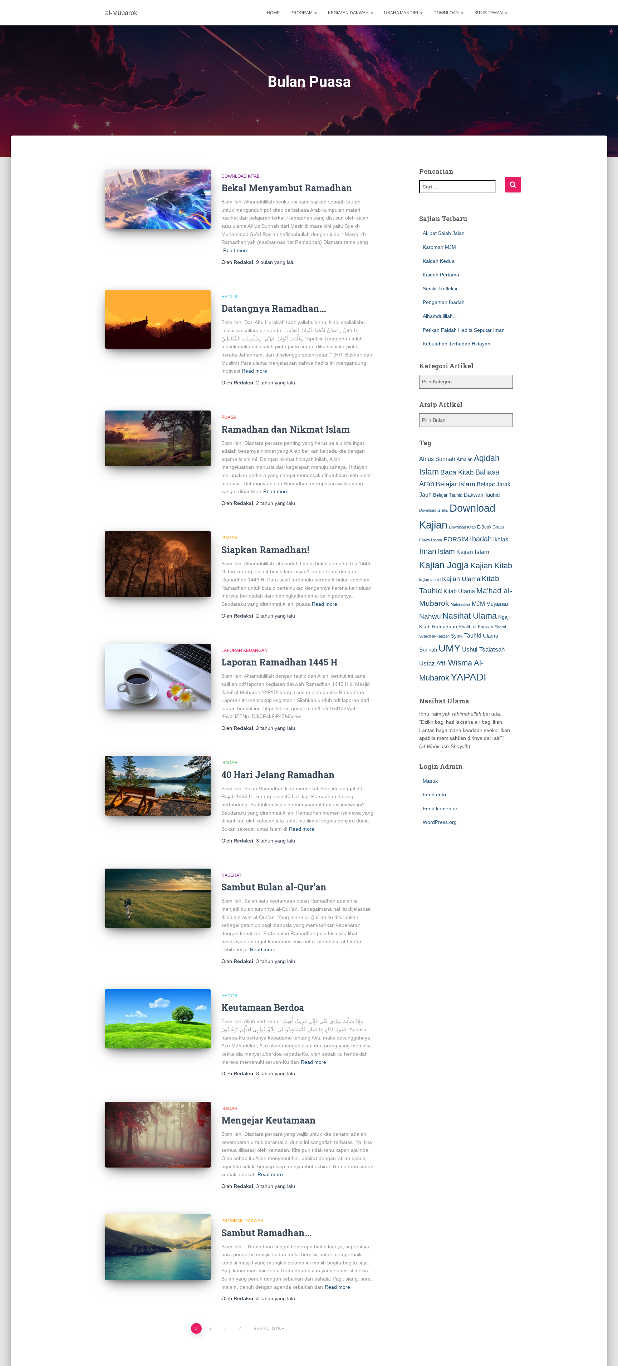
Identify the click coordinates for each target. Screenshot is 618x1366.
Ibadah (229, 537)
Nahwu (430, 616)
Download (446, 12)
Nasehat (231, 875)
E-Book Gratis (490, 527)
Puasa (228, 417)
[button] (315, 12)
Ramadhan (444, 626)
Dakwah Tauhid (482, 495)
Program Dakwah (242, 1220)
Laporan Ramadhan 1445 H (279, 662)
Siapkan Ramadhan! (265, 550)
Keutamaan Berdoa (262, 1007)
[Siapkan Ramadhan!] (158, 564)
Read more (236, 250)
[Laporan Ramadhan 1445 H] (158, 676)
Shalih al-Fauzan (475, 626)
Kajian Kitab (491, 565)
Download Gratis (433, 510)
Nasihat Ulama (469, 615)
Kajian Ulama (461, 579)
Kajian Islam (472, 551)
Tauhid (472, 635)
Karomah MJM (439, 247)
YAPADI (468, 677)
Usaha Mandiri (401, 12)
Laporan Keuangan (244, 650)
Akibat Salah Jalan (444, 233)
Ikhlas (500, 539)
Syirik (457, 636)
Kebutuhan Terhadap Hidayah (456, 344)
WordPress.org (440, 822)
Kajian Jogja (444, 565)
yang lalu (275, 262)
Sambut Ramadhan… (266, 1233)
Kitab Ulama (459, 591)
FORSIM (456, 539)
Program (302, 12)
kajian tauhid (430, 580)
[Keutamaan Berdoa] (158, 1018)
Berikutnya (267, 1328)
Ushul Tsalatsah (483, 649)
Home (273, 12)
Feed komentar (440, 808)
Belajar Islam (455, 484)
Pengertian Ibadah (444, 302)
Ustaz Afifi (433, 663)
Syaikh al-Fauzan (434, 636)
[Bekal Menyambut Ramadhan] (158, 199)
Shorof (500, 627)
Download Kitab (240, 176)
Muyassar (497, 604)
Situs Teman (489, 12)
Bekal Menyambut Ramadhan (286, 188)
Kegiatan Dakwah (349, 12)
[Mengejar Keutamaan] (158, 1135)
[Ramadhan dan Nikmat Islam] (158, 438)
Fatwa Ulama (430, 540)
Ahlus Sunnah (437, 459)
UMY (449, 648)
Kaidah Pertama (441, 274)
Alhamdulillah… (440, 316)
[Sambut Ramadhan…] (158, 1247)
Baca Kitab (457, 472)
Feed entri (434, 794)
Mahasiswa (460, 604)
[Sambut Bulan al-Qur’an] (158, 898)
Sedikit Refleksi (440, 288)
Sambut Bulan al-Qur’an (274, 887)
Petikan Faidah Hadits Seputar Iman (464, 330)
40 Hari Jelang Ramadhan (278, 775)
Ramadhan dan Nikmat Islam (285, 429)
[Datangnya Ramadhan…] (158, 319)
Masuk (430, 781)
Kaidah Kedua (439, 261)
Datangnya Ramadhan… (273, 308)
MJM (478, 603)
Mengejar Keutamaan (268, 1120)
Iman (427, 551)
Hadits (229, 296)
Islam (446, 551)
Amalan (464, 459)
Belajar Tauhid (447, 495)
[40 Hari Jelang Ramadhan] (158, 785)
